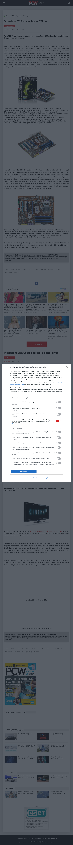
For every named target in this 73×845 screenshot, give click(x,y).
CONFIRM (23, 471)
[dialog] (36, 422)
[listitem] (36, 398)
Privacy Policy (46, 478)
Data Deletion (26, 478)
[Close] (67, 367)
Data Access (36, 478)
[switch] (58, 402)
